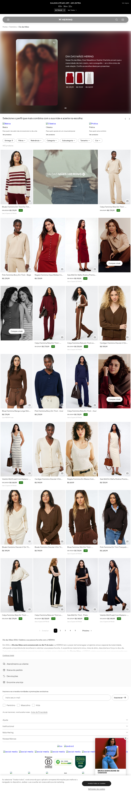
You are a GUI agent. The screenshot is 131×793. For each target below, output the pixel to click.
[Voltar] (125, 119)
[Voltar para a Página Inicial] (65, 20)
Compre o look (114, 263)
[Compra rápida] (29, 201)
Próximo (85, 631)
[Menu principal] (8, 19)
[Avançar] (129, 118)
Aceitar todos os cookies (97, 783)
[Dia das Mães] (65, 177)
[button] (122, 19)
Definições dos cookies (96, 789)
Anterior (45, 631)
